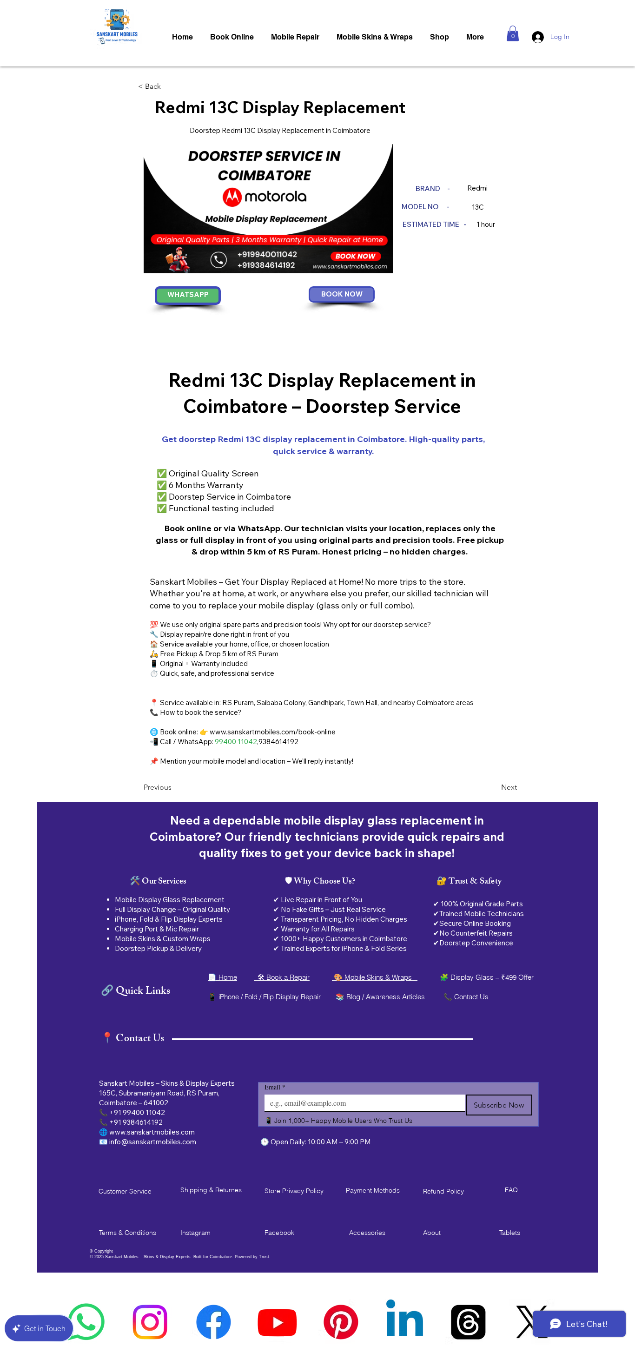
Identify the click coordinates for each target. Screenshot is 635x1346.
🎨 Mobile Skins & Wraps (374, 977)
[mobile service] (405, 1322)
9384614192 (278, 741)
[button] (512, 33)
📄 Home (222, 977)
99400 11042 (236, 741)
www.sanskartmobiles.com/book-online (273, 731)
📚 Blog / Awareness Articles (380, 996)
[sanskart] (468, 1322)
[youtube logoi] (277, 1322)
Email (275, 1087)
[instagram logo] (150, 1322)
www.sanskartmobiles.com (152, 1132)
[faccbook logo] (214, 1322)
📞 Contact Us (467, 996)
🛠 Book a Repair (282, 977)
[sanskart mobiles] (341, 1322)
